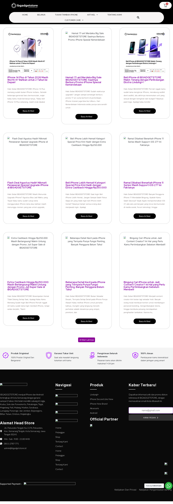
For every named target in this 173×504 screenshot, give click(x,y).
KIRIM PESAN (149, 418)
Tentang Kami (114, 15)
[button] (138, 17)
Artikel (91, 15)
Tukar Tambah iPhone (66, 15)
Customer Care (73, 20)
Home (25, 15)
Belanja (41, 15)
